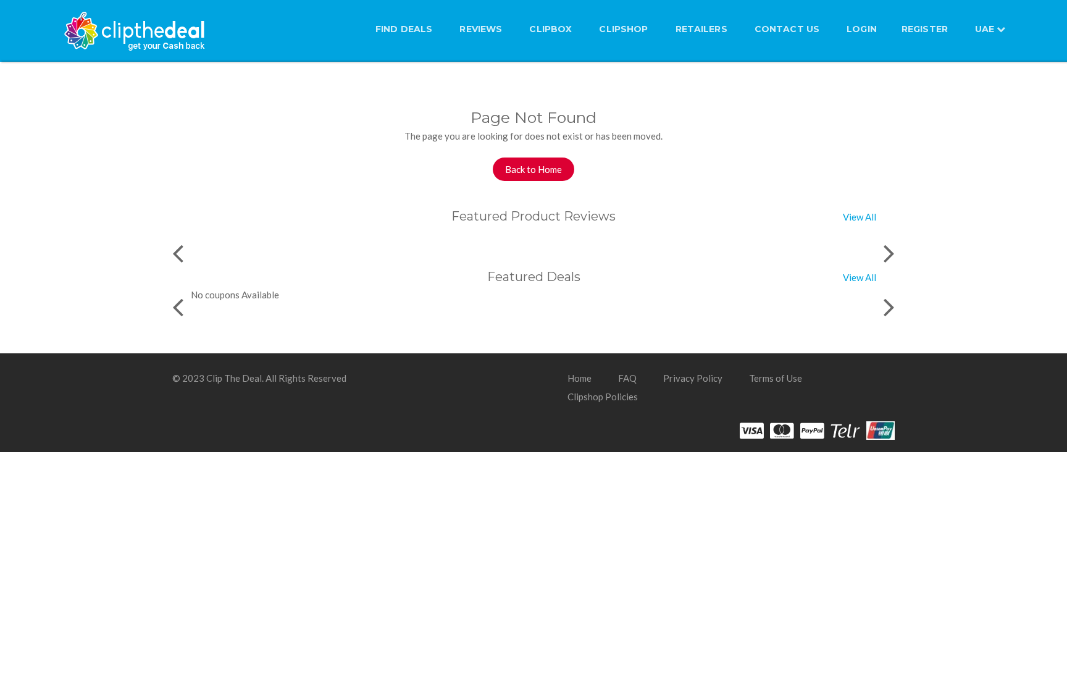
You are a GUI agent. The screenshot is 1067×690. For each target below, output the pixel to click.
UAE (986, 29)
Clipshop (623, 29)
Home (579, 378)
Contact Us (787, 29)
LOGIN (862, 29)
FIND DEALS (403, 29)
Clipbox (550, 29)
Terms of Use (775, 378)
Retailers (701, 29)
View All (859, 216)
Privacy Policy (692, 378)
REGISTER (925, 29)
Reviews (480, 29)
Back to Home (533, 169)
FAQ (627, 378)
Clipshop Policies (602, 396)
